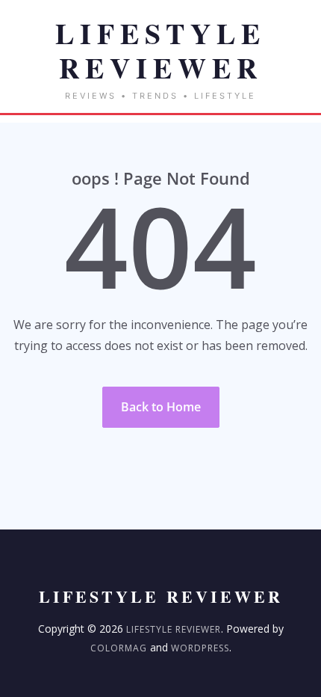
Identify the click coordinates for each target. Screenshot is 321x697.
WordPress (200, 648)
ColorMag (118, 648)
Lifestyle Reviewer (173, 629)
